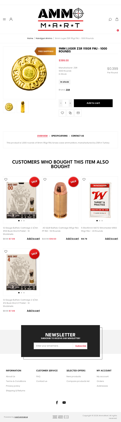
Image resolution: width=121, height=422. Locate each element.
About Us (10, 376)
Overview (42, 136)
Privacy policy (13, 385)
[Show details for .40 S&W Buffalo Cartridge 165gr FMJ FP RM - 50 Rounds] (60, 200)
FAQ (38, 376)
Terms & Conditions (16, 381)
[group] (21, 200)
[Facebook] (57, 402)
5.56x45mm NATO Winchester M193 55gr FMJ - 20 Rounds (99, 229)
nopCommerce (21, 417)
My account (103, 376)
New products (73, 376)
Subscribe (80, 345)
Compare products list (77, 381)
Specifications (59, 136)
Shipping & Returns (15, 390)
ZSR (68, 89)
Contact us (41, 381)
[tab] (42, 136)
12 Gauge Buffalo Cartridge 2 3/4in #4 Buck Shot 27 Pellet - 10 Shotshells (20, 303)
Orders (100, 381)
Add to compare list (70, 113)
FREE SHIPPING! (46, 51)
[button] (19, 220)
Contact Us (77, 136)
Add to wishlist (62, 113)
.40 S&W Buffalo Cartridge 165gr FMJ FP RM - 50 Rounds (60, 229)
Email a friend (78, 113)
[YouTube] (64, 402)
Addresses (102, 385)
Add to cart (93, 103)
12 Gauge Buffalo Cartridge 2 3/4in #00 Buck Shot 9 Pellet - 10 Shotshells (20, 231)
